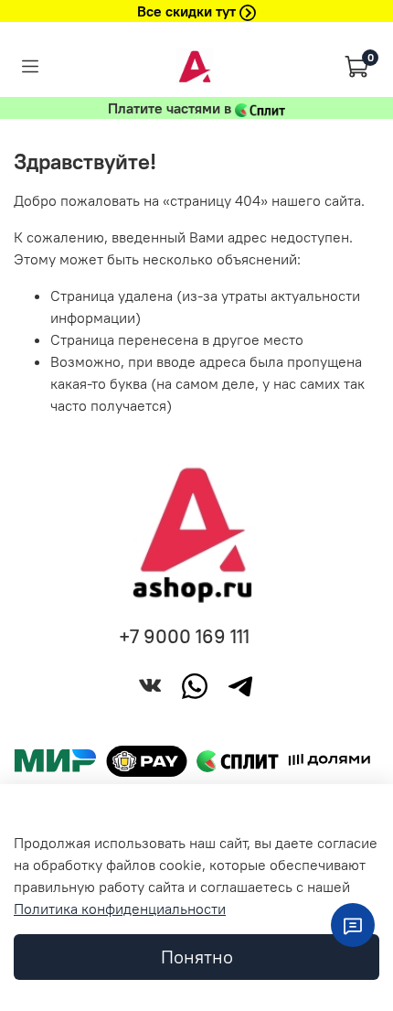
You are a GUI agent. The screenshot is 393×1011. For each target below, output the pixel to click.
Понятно (197, 956)
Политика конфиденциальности (120, 908)
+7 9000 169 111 (184, 636)
